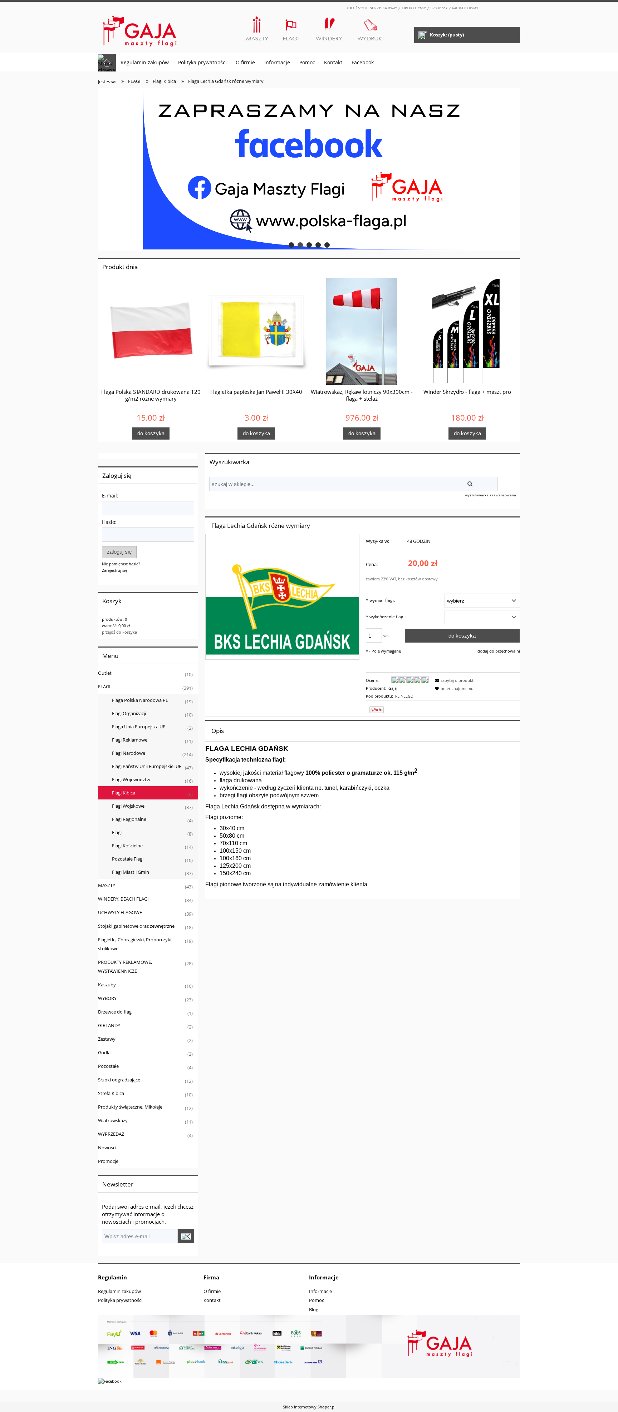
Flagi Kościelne (127, 845)
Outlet (105, 673)
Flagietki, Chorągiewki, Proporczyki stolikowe (134, 944)
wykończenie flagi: (386, 617)
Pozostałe (108, 1066)
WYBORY (107, 998)
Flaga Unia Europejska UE (138, 726)
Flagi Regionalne (129, 819)
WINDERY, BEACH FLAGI (123, 899)
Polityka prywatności (120, 1300)
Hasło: (109, 522)
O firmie (212, 1291)
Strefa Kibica (111, 1093)
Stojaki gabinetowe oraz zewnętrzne (136, 926)
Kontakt (212, 1300)
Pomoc (316, 1300)
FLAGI (104, 686)
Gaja (392, 688)
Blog (313, 1309)
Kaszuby (107, 984)
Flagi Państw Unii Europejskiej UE (146, 766)
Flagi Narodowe (128, 753)
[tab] (291, 245)
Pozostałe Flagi (127, 859)
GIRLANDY (109, 1025)
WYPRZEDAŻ (111, 1134)
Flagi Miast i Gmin (130, 872)
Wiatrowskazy (113, 1120)
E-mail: (110, 495)
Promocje (108, 1161)
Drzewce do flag (115, 1012)
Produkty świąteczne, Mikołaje (130, 1107)
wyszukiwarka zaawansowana (490, 494)
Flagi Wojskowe (128, 806)
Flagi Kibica (123, 792)
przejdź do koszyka (119, 632)
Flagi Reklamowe (129, 740)
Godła (104, 1052)
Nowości (107, 1147)
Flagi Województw (131, 779)
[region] (309, 169)
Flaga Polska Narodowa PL (140, 700)
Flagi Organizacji (129, 713)
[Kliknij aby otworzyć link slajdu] (309, 169)
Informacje (320, 1291)
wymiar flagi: (380, 600)
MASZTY (106, 885)
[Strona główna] (140, 28)
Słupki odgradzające (119, 1079)
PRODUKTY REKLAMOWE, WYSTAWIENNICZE (125, 966)
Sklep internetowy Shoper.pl (309, 1406)
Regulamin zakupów (119, 1291)
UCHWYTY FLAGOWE (120, 912)
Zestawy (107, 1039)
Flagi (117, 832)
